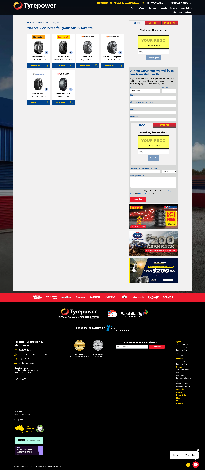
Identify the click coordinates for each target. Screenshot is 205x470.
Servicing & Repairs (183, 378)
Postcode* (134, 116)
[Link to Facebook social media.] (188, 465)
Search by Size (181, 347)
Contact (173, 8)
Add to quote (35, 66)
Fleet (175, 12)
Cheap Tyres (18, 420)
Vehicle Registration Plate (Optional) (143, 168)
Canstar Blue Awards (22, 414)
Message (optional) (137, 176)
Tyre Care (179, 353)
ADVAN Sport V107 (63, 94)
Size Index (18, 411)
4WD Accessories (182, 370)
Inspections (180, 375)
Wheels (142, 8)
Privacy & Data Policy (26, 466)
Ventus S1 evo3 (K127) (112, 57)
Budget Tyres (19, 417)
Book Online (186, 8)
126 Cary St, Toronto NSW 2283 (32, 354)
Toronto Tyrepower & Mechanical (117, 3)
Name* (133, 95)
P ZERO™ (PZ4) (63, 57)
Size (131, 88)
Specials (163, 8)
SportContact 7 (38, 57)
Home (31, 22)
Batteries (179, 372)
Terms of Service (144, 193)
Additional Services (183, 386)
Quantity (165, 88)
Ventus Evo (87, 57)
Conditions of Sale (40, 466)
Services (152, 8)
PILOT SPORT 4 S (38, 94)
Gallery (188, 12)
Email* (132, 109)
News (181, 12)
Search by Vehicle (182, 344)
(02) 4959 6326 (154, 3)
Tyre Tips (179, 356)
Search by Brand (182, 350)
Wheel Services (182, 384)
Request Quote (138, 199)
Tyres (133, 8)
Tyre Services (181, 381)
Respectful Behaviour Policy (55, 466)
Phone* (142, 102)
